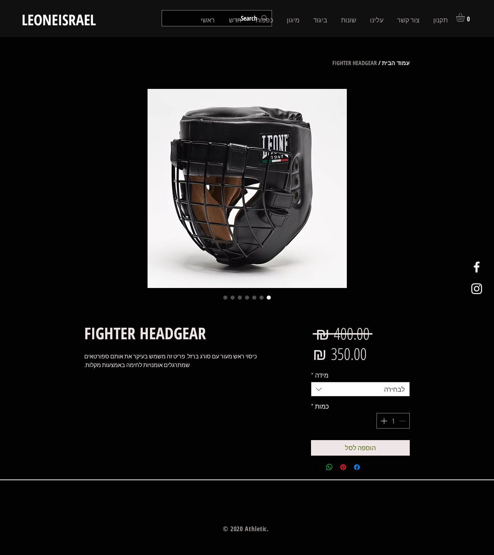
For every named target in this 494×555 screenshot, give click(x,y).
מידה (319, 375)
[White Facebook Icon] (476, 267)
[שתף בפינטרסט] (343, 467)
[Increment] (383, 420)
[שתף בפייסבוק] (357, 467)
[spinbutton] (393, 420)
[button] (465, 17)
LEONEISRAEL (59, 19)
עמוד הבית (396, 63)
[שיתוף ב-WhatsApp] (329, 467)
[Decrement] (403, 420)
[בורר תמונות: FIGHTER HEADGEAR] (268, 297)
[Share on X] (315, 467)
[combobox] (360, 389)
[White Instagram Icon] (476, 288)
